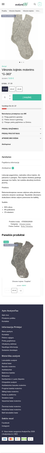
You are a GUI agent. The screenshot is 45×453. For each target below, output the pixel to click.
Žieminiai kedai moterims (11, 406)
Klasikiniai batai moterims (11, 410)
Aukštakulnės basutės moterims (14, 385)
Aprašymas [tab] (6, 157)
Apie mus (5, 315)
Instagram (5, 426)
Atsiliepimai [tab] (7, 168)
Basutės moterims (8, 366)
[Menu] (5, 4)
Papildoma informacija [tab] (10, 162)
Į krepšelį (27, 97)
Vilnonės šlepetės (15, 11)
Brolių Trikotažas (27, 226)
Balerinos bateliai (8, 373)
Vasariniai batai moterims (11, 401)
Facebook (5, 423)
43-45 (19, 89)
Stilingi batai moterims (10, 391)
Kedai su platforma (9, 395)
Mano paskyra (7, 331)
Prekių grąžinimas (10, 129)
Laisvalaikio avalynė (9, 360)
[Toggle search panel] (35, 4)
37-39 (5, 89)
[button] (39, 4)
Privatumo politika (8, 318)
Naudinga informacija (10, 347)
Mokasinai (5, 376)
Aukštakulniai (7, 370)
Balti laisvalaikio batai (10, 413)
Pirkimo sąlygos (8, 338)
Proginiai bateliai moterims (12, 388)
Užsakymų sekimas (9, 344)
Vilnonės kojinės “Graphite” (21, 281)
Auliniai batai (6, 363)
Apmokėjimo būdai (10, 138)
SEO (16, 434)
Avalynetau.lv (8, 434)
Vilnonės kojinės (28, 11)
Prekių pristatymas (11, 133)
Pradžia (4, 11)
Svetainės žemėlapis (9, 350)
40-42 (12, 89)
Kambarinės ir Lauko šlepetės (13, 379)
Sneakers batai (7, 398)
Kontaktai (5, 321)
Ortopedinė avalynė (9, 382)
